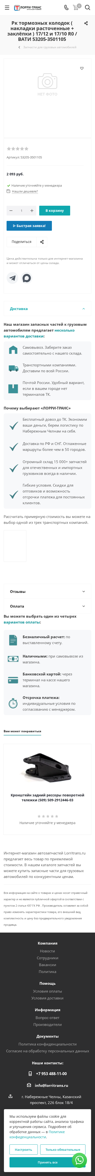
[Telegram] (12, 278)
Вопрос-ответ (47, 1017)
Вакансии (47, 964)
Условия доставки (47, 998)
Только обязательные (63, 1149)
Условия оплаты (47, 991)
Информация (47, 1009)
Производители (47, 1024)
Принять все (47, 1162)
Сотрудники (47, 957)
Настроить (23, 1149)
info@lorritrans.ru (51, 1085)
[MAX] (26, 278)
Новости (47, 950)
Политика (47, 971)
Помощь (47, 983)
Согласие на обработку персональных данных (47, 1050)
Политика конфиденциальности (48, 1044)
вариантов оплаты (22, 622)
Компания (47, 943)
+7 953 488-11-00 (51, 1073)
